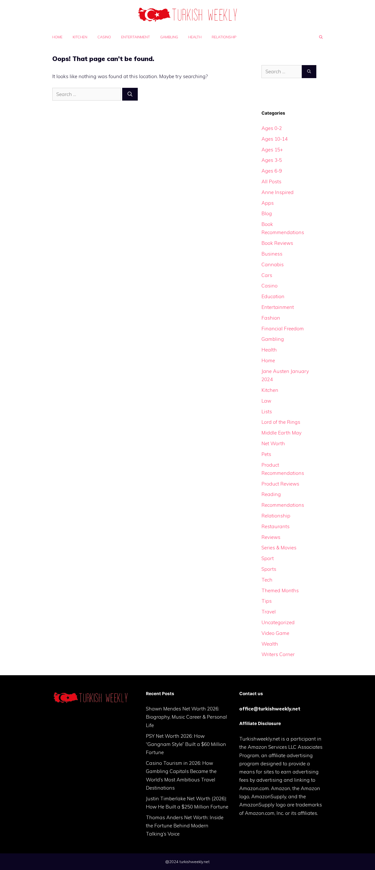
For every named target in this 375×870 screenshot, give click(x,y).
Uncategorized (278, 622)
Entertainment (135, 37)
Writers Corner (278, 654)
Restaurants (275, 526)
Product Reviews (280, 484)
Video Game (275, 633)
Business (271, 254)
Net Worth (273, 443)
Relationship (224, 37)
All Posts (271, 181)
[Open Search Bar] (321, 37)
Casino (104, 37)
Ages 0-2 (271, 128)
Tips (266, 601)
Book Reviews (277, 243)
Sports (268, 569)
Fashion (270, 318)
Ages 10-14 (274, 139)
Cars (266, 275)
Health (195, 37)
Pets (266, 454)
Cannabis (272, 264)
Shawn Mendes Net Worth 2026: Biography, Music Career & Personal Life (186, 717)
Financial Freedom (282, 328)
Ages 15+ (272, 150)
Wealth (269, 644)
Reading (271, 494)
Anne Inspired (277, 192)
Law (266, 401)
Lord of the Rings (280, 422)
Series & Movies (278, 548)
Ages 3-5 (271, 160)
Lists (266, 411)
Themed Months (280, 590)
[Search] (130, 94)
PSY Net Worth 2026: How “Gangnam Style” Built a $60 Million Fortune (186, 744)
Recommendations (282, 505)
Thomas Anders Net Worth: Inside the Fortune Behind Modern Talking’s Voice (184, 825)
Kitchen (80, 37)
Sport (267, 558)
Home (57, 37)
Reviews (270, 537)
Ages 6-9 (271, 171)
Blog (266, 213)
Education (272, 296)
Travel (268, 612)
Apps (267, 203)
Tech (266, 580)
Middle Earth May (281, 433)
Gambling (169, 37)
